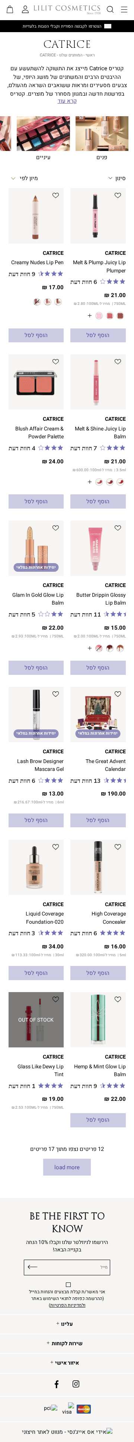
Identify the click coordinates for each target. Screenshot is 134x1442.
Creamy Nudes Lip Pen (37, 262)
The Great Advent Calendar (106, 765)
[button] (10, 10)
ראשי (90, 55)
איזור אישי (67, 1363)
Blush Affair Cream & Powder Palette (39, 433)
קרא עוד (67, 101)
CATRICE (115, 253)
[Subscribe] (33, 1266)
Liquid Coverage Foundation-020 (45, 918)
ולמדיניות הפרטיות (68, 1305)
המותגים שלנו (70, 55)
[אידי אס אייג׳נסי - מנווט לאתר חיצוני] (67, 1432)
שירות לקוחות (67, 1343)
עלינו (67, 1324)
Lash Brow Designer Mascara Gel (40, 765)
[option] (120, 315)
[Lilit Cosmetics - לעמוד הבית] (67, 9)
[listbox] (97, 316)
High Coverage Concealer (109, 918)
